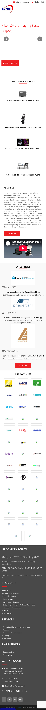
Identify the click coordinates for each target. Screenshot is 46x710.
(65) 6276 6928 (39, 2)
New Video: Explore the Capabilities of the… (23, 292)
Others (5, 611)
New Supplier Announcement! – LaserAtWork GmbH (23, 356)
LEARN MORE (10, 63)
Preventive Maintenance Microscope (16, 627)
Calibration (7, 639)
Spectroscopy (8, 599)
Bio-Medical (7, 614)
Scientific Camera (9, 596)
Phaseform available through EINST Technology (23, 317)
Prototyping (7, 655)
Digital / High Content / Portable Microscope (19, 605)
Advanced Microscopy (11, 593)
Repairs (6, 630)
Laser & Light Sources (11, 602)
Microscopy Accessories (12, 608)
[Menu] (42, 8)
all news (23, 365)
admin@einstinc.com (23, 2)
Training (6, 636)
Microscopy (7, 590)
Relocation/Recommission (12, 633)
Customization (8, 652)
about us (12, 233)
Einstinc (19, 707)
